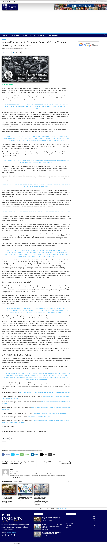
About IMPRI (90, 1)
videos (67, 521)
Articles (24, 35)
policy (28, 450)
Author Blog (68, 525)
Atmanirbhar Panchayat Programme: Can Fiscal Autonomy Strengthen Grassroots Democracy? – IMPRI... (51, 519)
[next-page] (70, 481)
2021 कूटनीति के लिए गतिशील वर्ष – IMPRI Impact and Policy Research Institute (57, 462)
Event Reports (15, 35)
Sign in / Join (83, 1)
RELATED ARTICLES (7, 481)
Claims (7, 450)
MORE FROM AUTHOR (17, 481)
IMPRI (4, 48)
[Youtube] (14, 2)
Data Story (41, 35)
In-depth (32, 35)
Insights (5, 35)
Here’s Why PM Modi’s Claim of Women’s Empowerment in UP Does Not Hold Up (44, 392)
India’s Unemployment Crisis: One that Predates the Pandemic (51, 413)
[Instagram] (3, 2)
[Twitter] (12, 2)
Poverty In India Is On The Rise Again (39, 417)
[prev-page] (68, 481)
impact (17, 450)
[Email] (16, 52)
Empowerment (11, 450)
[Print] (20, 52)
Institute (24, 450)
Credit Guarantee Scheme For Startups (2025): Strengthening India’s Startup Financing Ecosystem (52, 526)
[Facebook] (1, 2)
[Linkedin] (5, 2)
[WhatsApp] (10, 52)
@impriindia (62, 508)
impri (20, 450)
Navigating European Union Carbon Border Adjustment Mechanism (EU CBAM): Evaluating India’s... (51, 534)
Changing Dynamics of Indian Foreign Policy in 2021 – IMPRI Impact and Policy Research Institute (18, 462)
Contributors (97, 1)
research (36, 450)
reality (32, 450)
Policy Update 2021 (70, 523)
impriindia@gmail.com (11, 532)
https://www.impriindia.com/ (15, 471)
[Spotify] (10, 2)
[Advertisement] (53, 22)
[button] (104, 35)
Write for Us (104, 1)
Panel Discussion (53, 35)
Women (40, 450)
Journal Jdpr (68, 527)
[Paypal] (8, 2)
